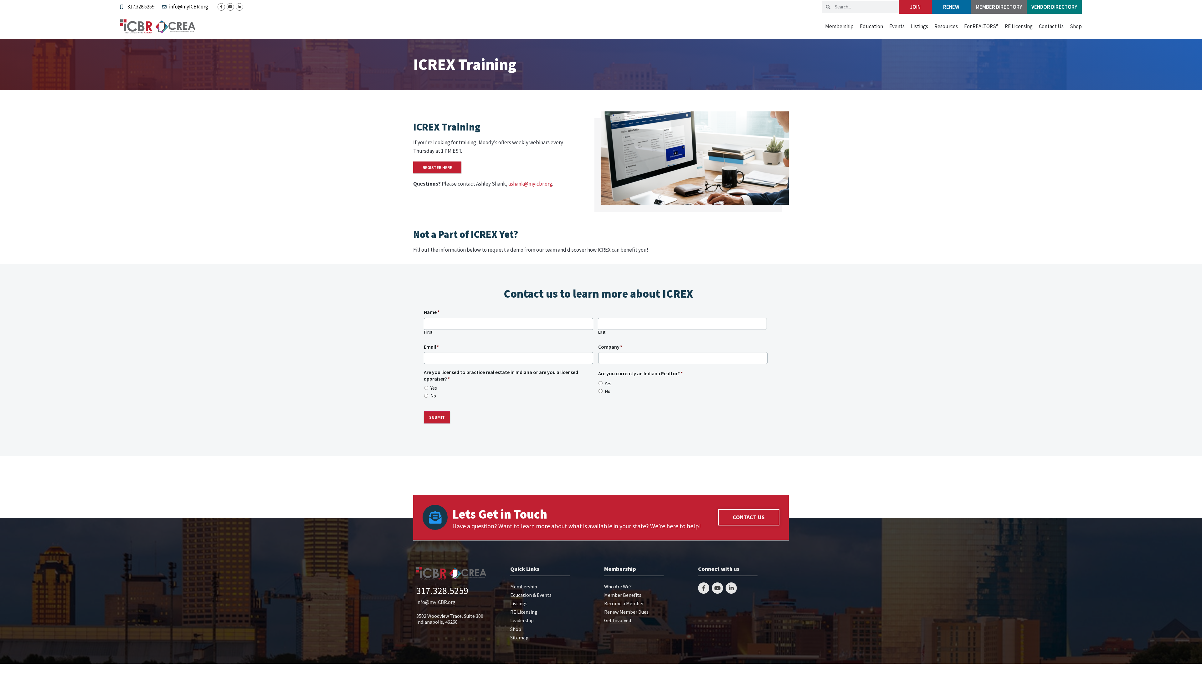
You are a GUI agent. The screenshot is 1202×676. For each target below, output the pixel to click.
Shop (1076, 26)
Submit (437, 417)
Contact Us (1051, 26)
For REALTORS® (981, 26)
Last (602, 332)
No (433, 396)
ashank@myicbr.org (530, 183)
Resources (946, 26)
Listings (919, 26)
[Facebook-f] (221, 7)
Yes (433, 388)
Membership (839, 26)
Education (871, 26)
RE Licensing (1019, 26)
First (428, 332)
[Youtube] (230, 7)
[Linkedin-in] (239, 7)
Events (897, 26)
